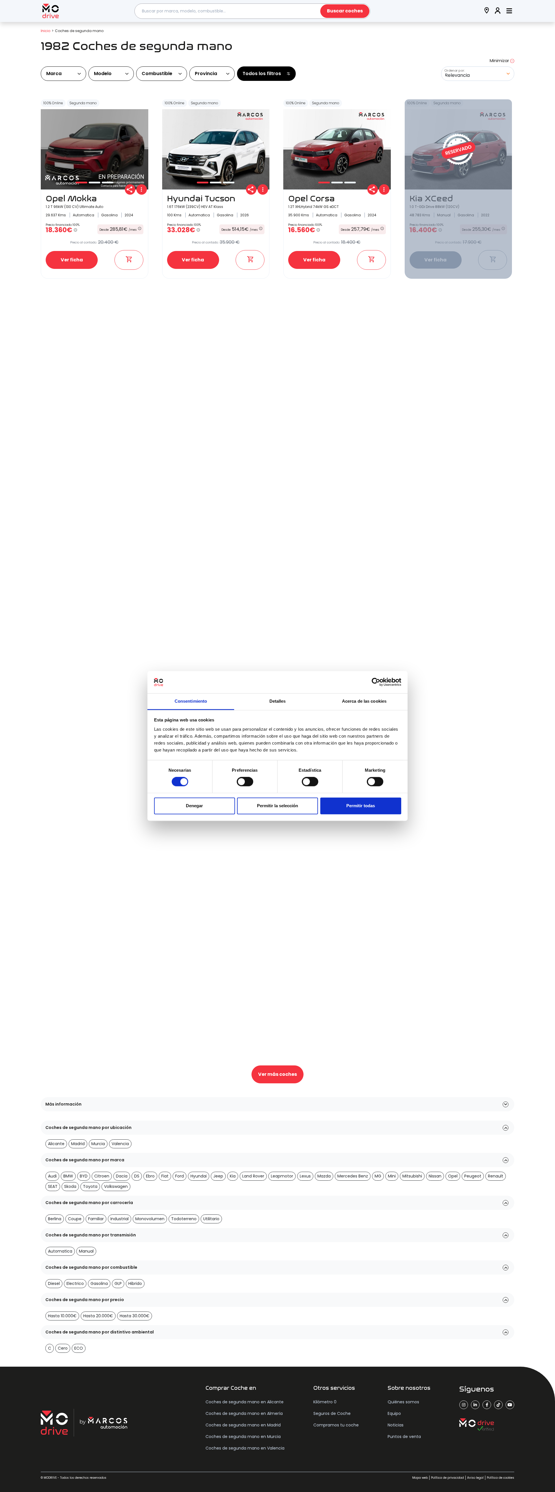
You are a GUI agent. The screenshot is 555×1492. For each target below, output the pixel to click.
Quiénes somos (403, 1402)
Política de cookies (500, 1478)
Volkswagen (116, 1186)
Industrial (119, 1219)
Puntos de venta (404, 1436)
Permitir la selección (277, 805)
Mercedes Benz (352, 1176)
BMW (68, 1176)
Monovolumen (149, 1219)
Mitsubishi (412, 1176)
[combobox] (252, 11)
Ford (179, 1176)
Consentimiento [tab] (191, 701)
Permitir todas (360, 805)
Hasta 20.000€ (98, 1316)
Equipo (394, 1413)
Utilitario (211, 1219)
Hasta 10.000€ (62, 1316)
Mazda (324, 1176)
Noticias (396, 1425)
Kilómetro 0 (324, 1402)
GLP (118, 1283)
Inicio (45, 30)
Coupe (75, 1219)
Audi (52, 1176)
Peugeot (472, 1176)
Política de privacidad (447, 1478)
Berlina (54, 1219)
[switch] (245, 781)
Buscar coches (345, 11)
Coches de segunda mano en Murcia (243, 1436)
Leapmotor (282, 1176)
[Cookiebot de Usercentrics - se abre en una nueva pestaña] (376, 682)
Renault (495, 1176)
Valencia (120, 1144)
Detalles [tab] (277, 701)
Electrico (75, 1283)
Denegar (194, 805)
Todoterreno (184, 1219)
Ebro (150, 1176)
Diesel (54, 1283)
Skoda (70, 1186)
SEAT (53, 1186)
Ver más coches (277, 1074)
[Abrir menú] (509, 11)
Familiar (96, 1219)
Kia (233, 1176)
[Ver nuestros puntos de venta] (486, 11)
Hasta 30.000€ (134, 1316)
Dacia (121, 1176)
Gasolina (99, 1283)
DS (136, 1176)
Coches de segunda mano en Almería (244, 1413)
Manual (86, 1251)
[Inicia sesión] (498, 11)
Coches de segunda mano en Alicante (245, 1402)
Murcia (98, 1144)
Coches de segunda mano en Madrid (243, 1425)
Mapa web (420, 1478)
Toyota (90, 1186)
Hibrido (135, 1283)
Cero (63, 1348)
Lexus (305, 1176)
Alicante (56, 1144)
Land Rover (253, 1176)
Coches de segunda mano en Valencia (245, 1448)
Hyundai (198, 1176)
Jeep (218, 1176)
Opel (453, 1176)
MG (378, 1176)
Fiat (165, 1176)
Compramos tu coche (336, 1425)
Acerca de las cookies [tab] (364, 701)
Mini (392, 1176)
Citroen (101, 1176)
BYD (84, 1176)
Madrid (78, 1144)
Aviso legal (475, 1478)
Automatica (60, 1251)
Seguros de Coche (332, 1413)
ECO (78, 1348)
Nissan (435, 1176)
